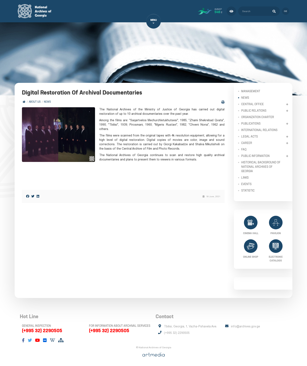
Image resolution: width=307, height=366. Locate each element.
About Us (35, 101)
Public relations (253, 110)
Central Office (252, 104)
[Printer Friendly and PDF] (223, 102)
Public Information (255, 156)
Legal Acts (249, 136)
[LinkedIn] (38, 196)
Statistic (248, 190)
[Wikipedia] (52, 340)
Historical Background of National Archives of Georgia (260, 166)
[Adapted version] (231, 11)
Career (246, 143)
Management (250, 91)
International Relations (259, 130)
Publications (251, 123)
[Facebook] (27, 196)
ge (285, 11)
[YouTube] (37, 340)
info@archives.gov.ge (245, 326)
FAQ (243, 149)
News (47, 101)
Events (246, 184)
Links (245, 177)
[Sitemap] (60, 340)
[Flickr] (45, 340)
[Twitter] (32, 196)
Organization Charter (257, 117)
